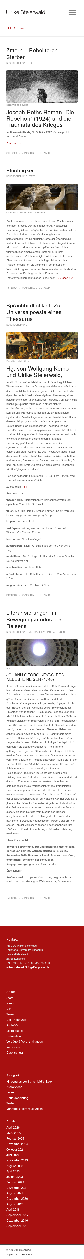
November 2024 (17, 1144)
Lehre (10, 1092)
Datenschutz (14, 1052)
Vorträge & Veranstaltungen (47, 631)
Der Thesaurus (16, 1019)
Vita (8, 1008)
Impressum (14, 1047)
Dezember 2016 (17, 1220)
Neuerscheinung (16, 62)
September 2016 (17, 1226)
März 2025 (13, 1133)
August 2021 (14, 1193)
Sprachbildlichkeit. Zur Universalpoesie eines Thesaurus (34, 312)
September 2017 (17, 1215)
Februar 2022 (15, 1182)
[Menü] (72, 12)
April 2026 (13, 1127)
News (10, 1003)
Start (9, 998)
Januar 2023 (14, 1176)
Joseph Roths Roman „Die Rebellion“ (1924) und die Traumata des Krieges (40, 118)
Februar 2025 (15, 1138)
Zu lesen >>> (66, 278)
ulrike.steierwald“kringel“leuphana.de (27, 967)
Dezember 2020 (17, 1198)
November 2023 (17, 1160)
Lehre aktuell (14, 1030)
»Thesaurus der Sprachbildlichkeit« (29, 1081)
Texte (32, 62)
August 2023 (14, 1165)
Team (10, 1014)
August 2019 (14, 1204)
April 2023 (13, 1171)
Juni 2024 (12, 1155)
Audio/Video (14, 1025)
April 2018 (13, 1209)
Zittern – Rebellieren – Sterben (34, 53)
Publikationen (15, 1036)
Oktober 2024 (15, 1149)
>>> (24, 486)
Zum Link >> (13, 143)
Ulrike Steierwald (38, 152)
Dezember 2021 (17, 1187)
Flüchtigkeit (20, 170)
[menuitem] (12, 1254)
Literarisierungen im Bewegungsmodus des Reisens (34, 619)
